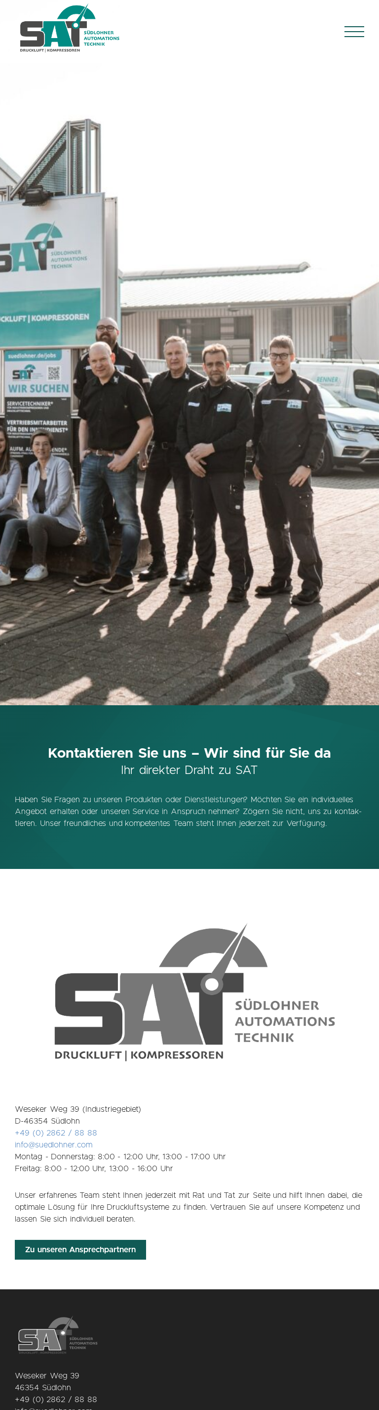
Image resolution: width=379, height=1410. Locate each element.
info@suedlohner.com (53, 1145)
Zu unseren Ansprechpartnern (80, 1250)
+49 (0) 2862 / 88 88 (56, 1133)
